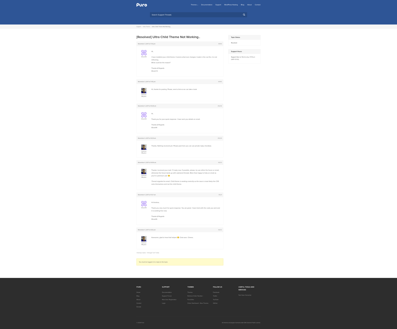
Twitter (215, 296)
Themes (194, 5)
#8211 (220, 195)
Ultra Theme (146, 27)
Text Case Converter (244, 295)
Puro (142, 323)
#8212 (220, 230)
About (249, 5)
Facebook (216, 292)
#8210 (220, 162)
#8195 (220, 82)
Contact (258, 5)
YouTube (215, 299)
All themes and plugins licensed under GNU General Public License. (241, 323)
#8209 (220, 138)
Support (218, 5)
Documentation (206, 5)
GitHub (215, 303)
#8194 (220, 44)
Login (164, 303)
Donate (138, 307)
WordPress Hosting (231, 5)
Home (138, 292)
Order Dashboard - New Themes (197, 303)
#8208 (220, 106)
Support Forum (167, 296)
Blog (242, 5)
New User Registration (169, 299)
